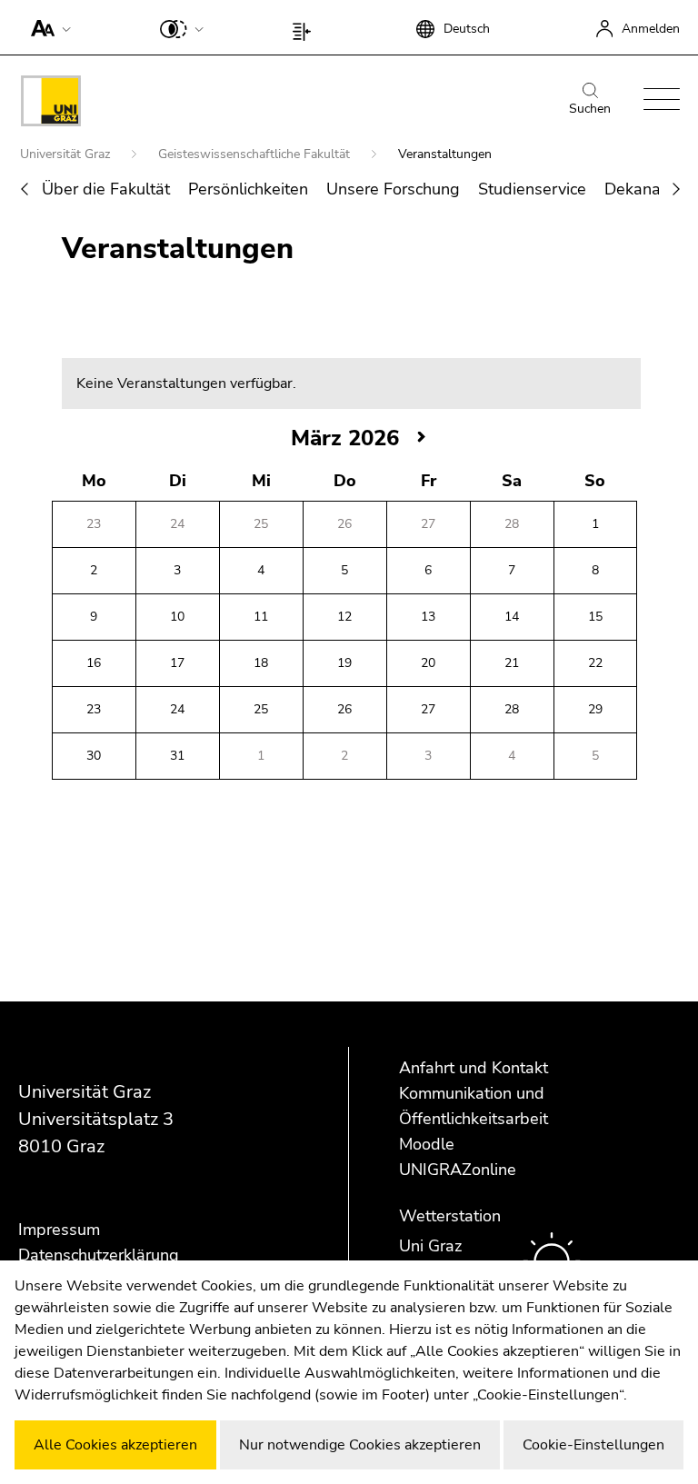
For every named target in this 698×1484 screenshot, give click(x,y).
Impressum (59, 1229)
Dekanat (635, 189)
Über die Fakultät (106, 189)
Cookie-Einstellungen (593, 1445)
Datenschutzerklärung (98, 1255)
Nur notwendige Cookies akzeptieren (360, 1445)
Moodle (426, 1144)
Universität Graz (67, 154)
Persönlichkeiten (248, 189)
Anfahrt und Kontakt (473, 1068)
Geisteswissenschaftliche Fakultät (256, 154)
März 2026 (345, 438)
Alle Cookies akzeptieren (115, 1445)
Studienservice (532, 189)
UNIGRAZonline (457, 1169)
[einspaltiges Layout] (305, 27)
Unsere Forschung (393, 189)
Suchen (590, 108)
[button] (47, 27)
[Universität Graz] (51, 104)
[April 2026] (421, 437)
